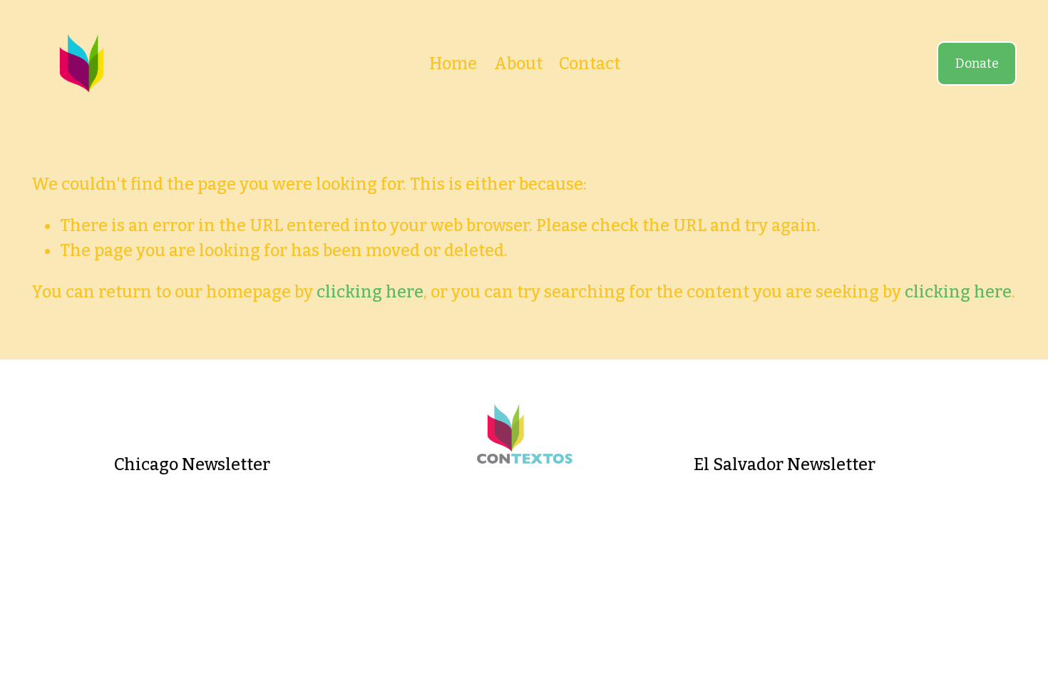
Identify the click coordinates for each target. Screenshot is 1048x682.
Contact (589, 63)
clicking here (370, 292)
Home (453, 63)
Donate (977, 63)
